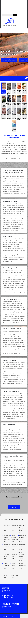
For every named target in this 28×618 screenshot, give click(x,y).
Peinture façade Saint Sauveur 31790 (6, 566)
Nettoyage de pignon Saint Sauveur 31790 (22, 538)
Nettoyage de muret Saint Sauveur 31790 (7, 555)
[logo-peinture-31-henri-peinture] (9, 22)
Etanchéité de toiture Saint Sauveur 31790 (7, 528)
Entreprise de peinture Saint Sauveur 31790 (7, 538)
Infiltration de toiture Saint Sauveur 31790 (14, 528)
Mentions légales (21, 616)
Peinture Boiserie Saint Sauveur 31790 (22, 566)
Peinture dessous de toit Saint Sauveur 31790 (21, 556)
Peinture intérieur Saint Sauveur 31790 (14, 566)
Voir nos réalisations (9, 60)
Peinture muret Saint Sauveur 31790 (6, 574)
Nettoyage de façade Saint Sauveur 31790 (7, 547)
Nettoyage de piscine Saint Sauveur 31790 (14, 555)
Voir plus (14, 507)
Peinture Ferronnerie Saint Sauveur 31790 (14, 574)
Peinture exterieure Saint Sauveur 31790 (14, 538)
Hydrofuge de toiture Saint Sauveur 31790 (14, 547)
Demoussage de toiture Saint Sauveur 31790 (22, 547)
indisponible (6, 7)
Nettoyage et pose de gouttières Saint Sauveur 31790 (22, 529)
